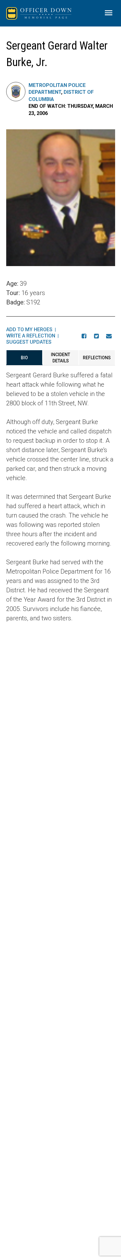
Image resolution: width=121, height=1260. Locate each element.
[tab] (24, 357)
